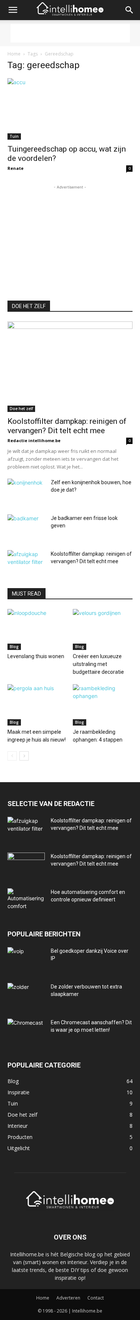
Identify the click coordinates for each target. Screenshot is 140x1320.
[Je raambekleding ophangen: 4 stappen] (103, 704)
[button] (13, 10)
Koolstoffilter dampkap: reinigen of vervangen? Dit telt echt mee (67, 426)
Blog (14, 646)
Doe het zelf (21, 408)
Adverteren (68, 1298)
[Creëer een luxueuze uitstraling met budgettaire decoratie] (103, 629)
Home (14, 54)
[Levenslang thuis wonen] (37, 629)
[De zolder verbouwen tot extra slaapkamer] (26, 996)
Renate (15, 168)
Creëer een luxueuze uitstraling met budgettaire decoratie (98, 664)
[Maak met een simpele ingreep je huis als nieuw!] (37, 704)
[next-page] (24, 756)
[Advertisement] (70, 33)
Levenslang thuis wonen (35, 656)
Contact (95, 1298)
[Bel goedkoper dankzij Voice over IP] (26, 960)
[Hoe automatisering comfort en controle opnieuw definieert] (26, 901)
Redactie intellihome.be (33, 440)
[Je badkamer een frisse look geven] (26, 527)
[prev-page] (12, 756)
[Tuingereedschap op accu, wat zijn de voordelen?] (70, 109)
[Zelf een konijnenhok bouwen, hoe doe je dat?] (26, 492)
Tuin (14, 136)
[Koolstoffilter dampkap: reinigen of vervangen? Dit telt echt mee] (70, 366)
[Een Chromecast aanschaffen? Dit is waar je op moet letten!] (26, 1032)
